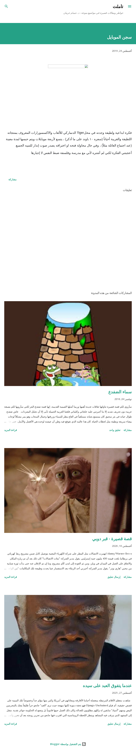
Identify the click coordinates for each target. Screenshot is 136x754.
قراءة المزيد (10, 430)
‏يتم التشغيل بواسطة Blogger (66, 744)
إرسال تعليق (113, 576)
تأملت (118, 6)
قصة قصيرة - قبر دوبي (112, 538)
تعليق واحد (114, 430)
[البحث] (6, 6)
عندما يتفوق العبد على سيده (107, 685)
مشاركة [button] (12, 179)
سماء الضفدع (120, 391)
